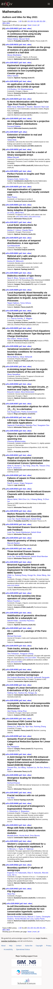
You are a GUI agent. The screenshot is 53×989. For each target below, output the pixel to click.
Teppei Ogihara (13, 303)
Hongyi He (31, 575)
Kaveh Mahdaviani (23, 519)
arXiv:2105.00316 (12, 417)
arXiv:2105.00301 (12, 366)
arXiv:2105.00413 (12, 825)
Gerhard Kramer (13, 783)
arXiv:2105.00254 (12, 171)
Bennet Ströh (24, 39)
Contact (19, 946)
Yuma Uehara (25, 303)
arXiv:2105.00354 (12, 562)
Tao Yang (26, 466)
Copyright (39, 946)
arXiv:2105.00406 (12, 775)
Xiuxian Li (18, 466)
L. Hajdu (20, 849)
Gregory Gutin (12, 179)
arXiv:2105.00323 (12, 489)
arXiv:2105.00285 (12, 311)
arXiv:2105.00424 (13, 903)
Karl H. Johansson (14, 468)
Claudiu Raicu (27, 230)
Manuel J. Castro (34, 917)
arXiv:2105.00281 (12, 253)
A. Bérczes (11, 849)
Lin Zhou (10, 213)
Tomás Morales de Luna (24, 919)
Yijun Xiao (29, 726)
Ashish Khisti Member (39, 556)
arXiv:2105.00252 (12, 149)
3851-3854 (6, 23)
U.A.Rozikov (12, 89)
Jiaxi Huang (11, 711)
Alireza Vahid (12, 499)
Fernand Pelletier (14, 126)
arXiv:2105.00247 (12, 132)
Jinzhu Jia (20, 726)
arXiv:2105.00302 (12, 384)
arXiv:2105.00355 (12, 593)
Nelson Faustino (13, 601)
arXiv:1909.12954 (22, 216)
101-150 (30, 21)
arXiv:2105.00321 (12, 455)
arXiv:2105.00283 (12, 273)
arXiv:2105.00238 (12, 81)
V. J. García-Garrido (15, 318)
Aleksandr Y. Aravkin (25, 107)
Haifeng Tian (12, 693)
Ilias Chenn (11, 339)
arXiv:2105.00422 (12, 865)
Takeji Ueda (11, 140)
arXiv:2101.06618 (13, 585)
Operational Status (23, 949)
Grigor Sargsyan (26, 483)
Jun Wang (22, 767)
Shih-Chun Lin (23, 499)
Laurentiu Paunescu (27, 621)
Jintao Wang (41, 575)
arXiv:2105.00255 (12, 187)
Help (10, 946)
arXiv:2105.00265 (12, 205)
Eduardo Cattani (13, 392)
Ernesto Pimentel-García (16, 917)
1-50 (19, 21)
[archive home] (6, 4)
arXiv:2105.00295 (12, 328)
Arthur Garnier (12, 76)
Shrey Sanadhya (13, 374)
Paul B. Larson (13, 483)
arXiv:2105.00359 (12, 613)
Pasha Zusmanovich (29, 412)
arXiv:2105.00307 (12, 404)
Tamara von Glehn (26, 278)
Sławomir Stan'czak (41, 107)
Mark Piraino (12, 197)
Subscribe (28, 946)
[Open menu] (49, 4)
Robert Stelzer (12, 39)
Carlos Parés (40, 919)
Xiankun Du (22, 693)
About (3, 946)
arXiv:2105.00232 (12, 45)
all (38, 25)
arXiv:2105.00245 (12, 118)
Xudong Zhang (20, 575)
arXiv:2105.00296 (12, 346)
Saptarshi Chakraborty (16, 425)
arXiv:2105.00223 (12, 28)
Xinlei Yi (10, 466)
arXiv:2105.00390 (12, 700)
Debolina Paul (31, 425)
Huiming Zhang (40, 726)
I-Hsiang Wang (36, 499)
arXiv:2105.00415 (12, 841)
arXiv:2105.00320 (12, 431)
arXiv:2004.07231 (34, 216)
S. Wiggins (28, 318)
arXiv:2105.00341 (12, 538)
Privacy (48, 946)
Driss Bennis (35, 835)
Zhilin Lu (10, 575)
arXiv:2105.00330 (12, 511)
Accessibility (8, 949)
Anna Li (47, 767)
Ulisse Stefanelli (26, 357)
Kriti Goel (29, 677)
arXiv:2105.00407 (12, 793)
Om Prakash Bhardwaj (16, 677)
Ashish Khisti (36, 519)
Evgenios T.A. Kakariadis (16, 873)
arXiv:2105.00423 (12, 889)
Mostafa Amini (12, 835)
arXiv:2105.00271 (12, 222)
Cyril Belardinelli (13, 246)
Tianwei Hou (12, 767)
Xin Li (14, 875)
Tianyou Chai (44, 466)
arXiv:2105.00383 (12, 669)
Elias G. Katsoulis (34, 873)
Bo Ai (9, 769)
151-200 (36, 21)
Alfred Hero (19, 213)
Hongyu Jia (32, 693)
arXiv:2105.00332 (12, 524)
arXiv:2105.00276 (12, 238)
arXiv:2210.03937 (30, 657)
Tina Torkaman (13, 654)
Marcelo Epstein (13, 543)
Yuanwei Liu (31, 767)
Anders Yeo (23, 179)
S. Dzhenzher (12, 811)
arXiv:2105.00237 (12, 63)
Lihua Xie (34, 466)
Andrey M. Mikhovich (15, 261)
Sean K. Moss (12, 278)
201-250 (42, 21)
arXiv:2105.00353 (12, 549)
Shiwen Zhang (22, 339)
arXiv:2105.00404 (12, 754)
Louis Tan (11, 519)
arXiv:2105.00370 (12, 646)
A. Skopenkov (24, 811)
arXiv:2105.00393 (12, 719)
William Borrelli (13, 157)
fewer (29, 25)
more (34, 25)
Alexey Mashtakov (14, 55)
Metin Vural (11, 107)
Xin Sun (40, 767)
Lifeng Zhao (22, 711)
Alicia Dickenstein (27, 392)
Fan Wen (10, 798)
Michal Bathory (13, 357)
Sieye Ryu (11, 894)
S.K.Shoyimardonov (25, 89)
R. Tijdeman (29, 849)
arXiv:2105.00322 (12, 475)
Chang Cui (11, 726)
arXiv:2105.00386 (12, 685)
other (29, 28)
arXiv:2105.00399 (12, 736)
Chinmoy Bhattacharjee (16, 441)
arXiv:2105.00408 (12, 803)
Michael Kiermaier (14, 636)
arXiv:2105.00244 (12, 99)
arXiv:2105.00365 (12, 628)
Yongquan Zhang (26, 654)
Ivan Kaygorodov (13, 412)
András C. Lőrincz (14, 230)
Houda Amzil (24, 835)
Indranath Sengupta (41, 677)
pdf (20, 28)
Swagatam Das (43, 425)
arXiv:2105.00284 (12, 290)
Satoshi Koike (12, 621)
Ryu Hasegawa (13, 747)
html (24, 28)
